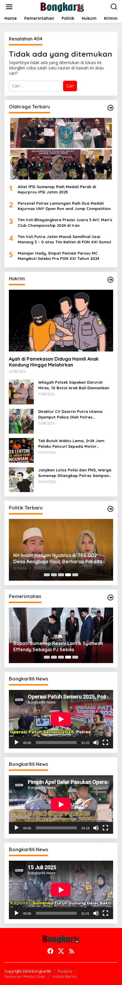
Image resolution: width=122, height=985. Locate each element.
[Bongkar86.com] (62, 6)
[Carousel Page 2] (54, 574)
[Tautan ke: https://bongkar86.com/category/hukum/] (110, 279)
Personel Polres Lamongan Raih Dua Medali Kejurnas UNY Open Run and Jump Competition (64, 206)
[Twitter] (61, 951)
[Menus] (9, 7)
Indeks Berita (64, 976)
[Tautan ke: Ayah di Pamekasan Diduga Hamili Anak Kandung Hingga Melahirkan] (61, 320)
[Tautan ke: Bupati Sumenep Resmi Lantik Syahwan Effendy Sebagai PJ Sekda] (61, 635)
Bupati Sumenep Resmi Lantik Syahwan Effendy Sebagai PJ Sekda (58, 646)
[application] (61, 719)
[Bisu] (96, 742)
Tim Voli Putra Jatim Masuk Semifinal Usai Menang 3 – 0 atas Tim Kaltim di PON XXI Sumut (64, 239)
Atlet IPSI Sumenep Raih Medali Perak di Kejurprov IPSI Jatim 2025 (57, 189)
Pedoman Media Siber (24, 976)
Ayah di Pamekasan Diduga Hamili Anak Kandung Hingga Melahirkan (54, 362)
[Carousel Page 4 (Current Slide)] (68, 574)
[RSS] (72, 951)
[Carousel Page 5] (75, 574)
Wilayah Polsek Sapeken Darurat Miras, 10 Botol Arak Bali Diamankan (73, 385)
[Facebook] (50, 951)
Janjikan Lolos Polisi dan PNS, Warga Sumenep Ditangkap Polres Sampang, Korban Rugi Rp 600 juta (75, 473)
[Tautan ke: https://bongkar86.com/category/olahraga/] (110, 107)
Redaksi (65, 971)
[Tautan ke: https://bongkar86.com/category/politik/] (110, 508)
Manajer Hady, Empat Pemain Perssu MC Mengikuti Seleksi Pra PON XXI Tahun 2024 (58, 256)
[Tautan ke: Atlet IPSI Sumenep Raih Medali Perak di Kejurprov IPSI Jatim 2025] (61, 149)
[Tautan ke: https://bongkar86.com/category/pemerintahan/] (110, 597)
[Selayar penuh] (105, 742)
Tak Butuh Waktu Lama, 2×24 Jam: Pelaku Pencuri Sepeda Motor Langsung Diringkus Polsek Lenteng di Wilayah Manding (75, 443)
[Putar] (17, 742)
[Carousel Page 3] (61, 574)
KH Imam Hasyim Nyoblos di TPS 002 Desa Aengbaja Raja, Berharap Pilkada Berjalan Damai (57, 558)
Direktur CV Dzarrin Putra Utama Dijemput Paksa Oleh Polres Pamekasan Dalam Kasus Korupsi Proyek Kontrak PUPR (71, 414)
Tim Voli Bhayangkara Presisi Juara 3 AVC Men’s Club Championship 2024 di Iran (65, 222)
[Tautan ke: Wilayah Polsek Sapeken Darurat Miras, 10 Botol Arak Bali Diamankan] (21, 391)
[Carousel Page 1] (47, 574)
